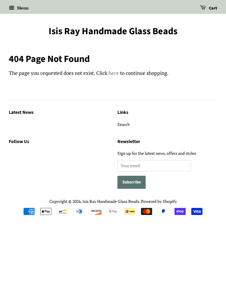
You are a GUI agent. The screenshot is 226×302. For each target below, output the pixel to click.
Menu (22, 8)
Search (123, 124)
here (114, 73)
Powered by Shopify (159, 201)
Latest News (21, 112)
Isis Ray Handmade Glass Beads (113, 31)
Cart (212, 8)
